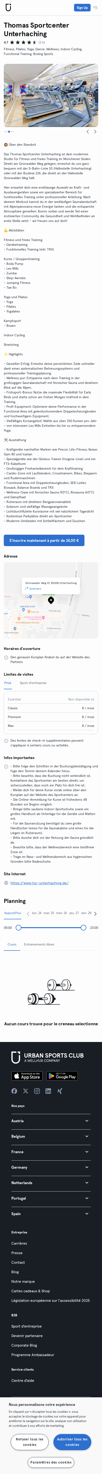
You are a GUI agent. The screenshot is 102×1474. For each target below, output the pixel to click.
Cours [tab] (12, 944)
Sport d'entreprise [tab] (33, 683)
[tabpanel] (51, 991)
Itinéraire (35, 588)
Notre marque (23, 1281)
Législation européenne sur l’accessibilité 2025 (50, 1300)
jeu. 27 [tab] (74, 913)
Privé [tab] (7, 683)
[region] (51, 1435)
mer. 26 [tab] (61, 913)
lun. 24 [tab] (37, 913)
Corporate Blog (24, 1345)
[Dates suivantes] (95, 914)
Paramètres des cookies (51, 1462)
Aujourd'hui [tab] (12, 913)
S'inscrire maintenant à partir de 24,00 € (44, 540)
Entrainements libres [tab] (39, 944)
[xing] (60, 1091)
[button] (51, 1120)
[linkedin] (48, 1091)
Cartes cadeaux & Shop (30, 1290)
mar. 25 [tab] (49, 913)
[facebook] (14, 1091)
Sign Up (82, 7)
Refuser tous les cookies (29, 1442)
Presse (17, 1252)
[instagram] (37, 1091)
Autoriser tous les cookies (72, 1442)
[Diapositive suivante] (95, 132)
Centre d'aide (22, 1380)
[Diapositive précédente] (88, 132)
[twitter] (25, 1091)
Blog (15, 1271)
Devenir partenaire (27, 1335)
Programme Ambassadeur (32, 1354)
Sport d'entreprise (26, 1326)
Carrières (19, 1243)
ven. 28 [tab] (86, 913)
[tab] (4, 131)
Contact (18, 1262)
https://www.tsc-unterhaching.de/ (39, 882)
